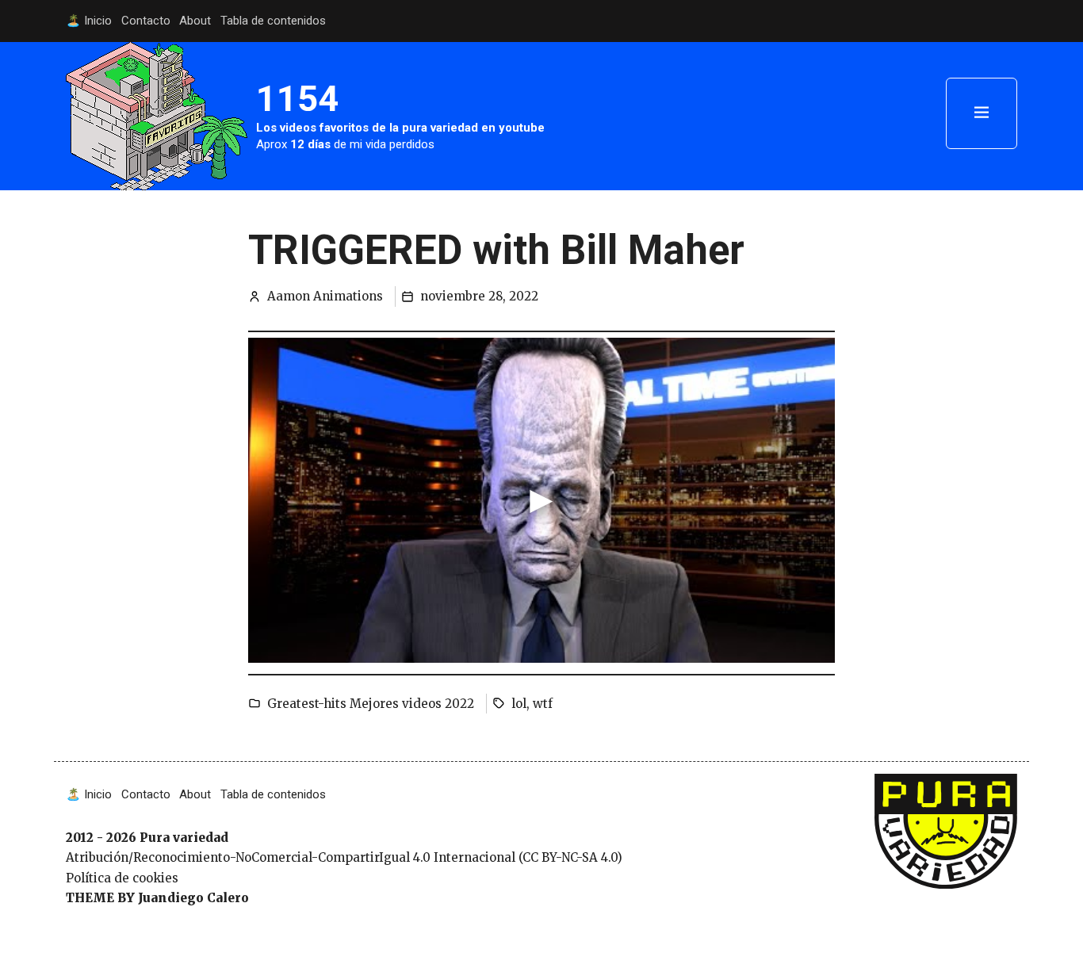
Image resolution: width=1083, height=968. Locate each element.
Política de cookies (122, 878)
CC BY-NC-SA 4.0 (569, 857)
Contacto (145, 20)
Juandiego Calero (193, 897)
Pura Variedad (916, 782)
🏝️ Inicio (89, 20)
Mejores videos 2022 (412, 703)
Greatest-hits (306, 703)
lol (518, 703)
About (195, 20)
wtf (543, 703)
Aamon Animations (325, 296)
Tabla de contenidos (273, 20)
